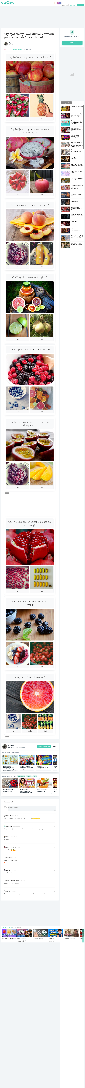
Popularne (18, 3)
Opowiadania (50, 3)
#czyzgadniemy (21, 776)
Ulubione (28, 49)
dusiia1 (8, 891)
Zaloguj (73, 5)
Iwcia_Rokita (9, 837)
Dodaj (81, 5)
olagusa (11, 43)
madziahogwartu (11, 847)
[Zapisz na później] (33, 49)
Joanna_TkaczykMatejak (12, 880)
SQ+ (59, 3)
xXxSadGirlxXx (10, 815)
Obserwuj (17, 49)
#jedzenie (29, 776)
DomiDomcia (9, 858)
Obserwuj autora (45, 746)
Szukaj (65, 5)
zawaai (8, 870)
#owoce (35, 776)
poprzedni (67, 103)
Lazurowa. (9, 826)
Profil (54, 746)
